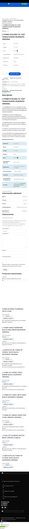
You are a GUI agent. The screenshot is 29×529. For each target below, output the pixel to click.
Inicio (3, 18)
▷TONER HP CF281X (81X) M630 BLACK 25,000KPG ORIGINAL (14, 396)
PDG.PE (2, 519)
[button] (8, 318)
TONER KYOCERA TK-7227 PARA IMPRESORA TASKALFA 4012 (13, 86)
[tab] (5, 90)
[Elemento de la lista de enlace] (14, 492)
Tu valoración (5, 233)
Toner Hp (7, 314)
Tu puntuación (5, 228)
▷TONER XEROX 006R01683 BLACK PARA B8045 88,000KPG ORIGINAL (14, 330)
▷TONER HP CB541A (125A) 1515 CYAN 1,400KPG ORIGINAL (14, 416)
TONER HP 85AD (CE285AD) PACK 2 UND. (12, 310)
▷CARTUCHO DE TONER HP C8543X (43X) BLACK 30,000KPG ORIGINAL (12, 352)
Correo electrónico (6, 256)
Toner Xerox (8, 335)
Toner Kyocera (13, 18)
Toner (7, 18)
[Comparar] (4, 306)
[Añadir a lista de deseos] (7, 306)
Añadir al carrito (14, 73)
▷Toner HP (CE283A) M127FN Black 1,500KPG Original (13, 436)
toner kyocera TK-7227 (16, 84)
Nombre (4, 250)
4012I (8, 84)
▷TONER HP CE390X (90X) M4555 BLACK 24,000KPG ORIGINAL (12, 374)
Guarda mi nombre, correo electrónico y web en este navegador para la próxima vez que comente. (13, 265)
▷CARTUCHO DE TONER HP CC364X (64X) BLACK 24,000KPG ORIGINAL (12, 458)
